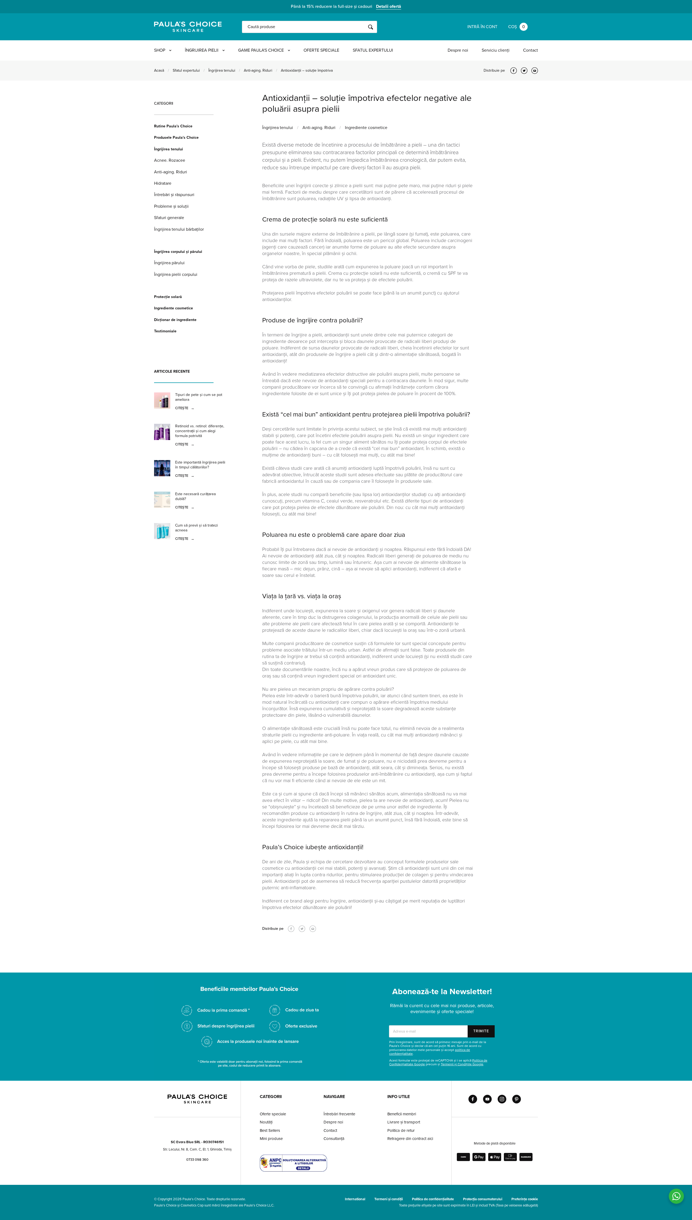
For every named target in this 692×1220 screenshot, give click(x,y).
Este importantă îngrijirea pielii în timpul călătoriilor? (200, 465)
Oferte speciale (321, 50)
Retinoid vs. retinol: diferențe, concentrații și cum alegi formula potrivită (199, 431)
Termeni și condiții (388, 1199)
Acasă (159, 70)
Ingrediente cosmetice (173, 308)
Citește (184, 408)
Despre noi (458, 50)
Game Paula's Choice (261, 50)
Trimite (481, 1031)
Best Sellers (270, 1130)
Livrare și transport (403, 1122)
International (355, 1199)
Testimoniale (165, 331)
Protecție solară (168, 297)
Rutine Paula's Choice (173, 126)
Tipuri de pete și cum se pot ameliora (198, 397)
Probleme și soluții (171, 206)
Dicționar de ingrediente (175, 320)
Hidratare (162, 183)
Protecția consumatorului (482, 1199)
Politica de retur (401, 1130)
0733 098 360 (197, 1160)
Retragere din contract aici (410, 1138)
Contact (530, 50)
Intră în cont (482, 26)
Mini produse (271, 1138)
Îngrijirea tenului (221, 70)
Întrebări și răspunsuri (174, 194)
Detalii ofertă (388, 6)
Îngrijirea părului (169, 263)
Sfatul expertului (373, 50)
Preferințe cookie (524, 1199)
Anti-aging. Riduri (258, 70)
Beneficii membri (401, 1114)
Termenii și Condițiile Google (462, 1064)
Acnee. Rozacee (169, 160)
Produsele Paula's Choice (176, 137)
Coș (516, 26)
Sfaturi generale (169, 217)
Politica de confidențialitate (433, 1199)
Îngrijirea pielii (201, 50)
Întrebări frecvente (339, 1114)
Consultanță (334, 1138)
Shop (159, 50)
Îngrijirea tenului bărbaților (179, 229)
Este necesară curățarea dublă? (195, 496)
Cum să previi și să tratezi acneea (196, 528)
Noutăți (266, 1122)
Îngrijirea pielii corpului (175, 274)
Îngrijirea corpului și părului (178, 251)
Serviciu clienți (496, 50)
